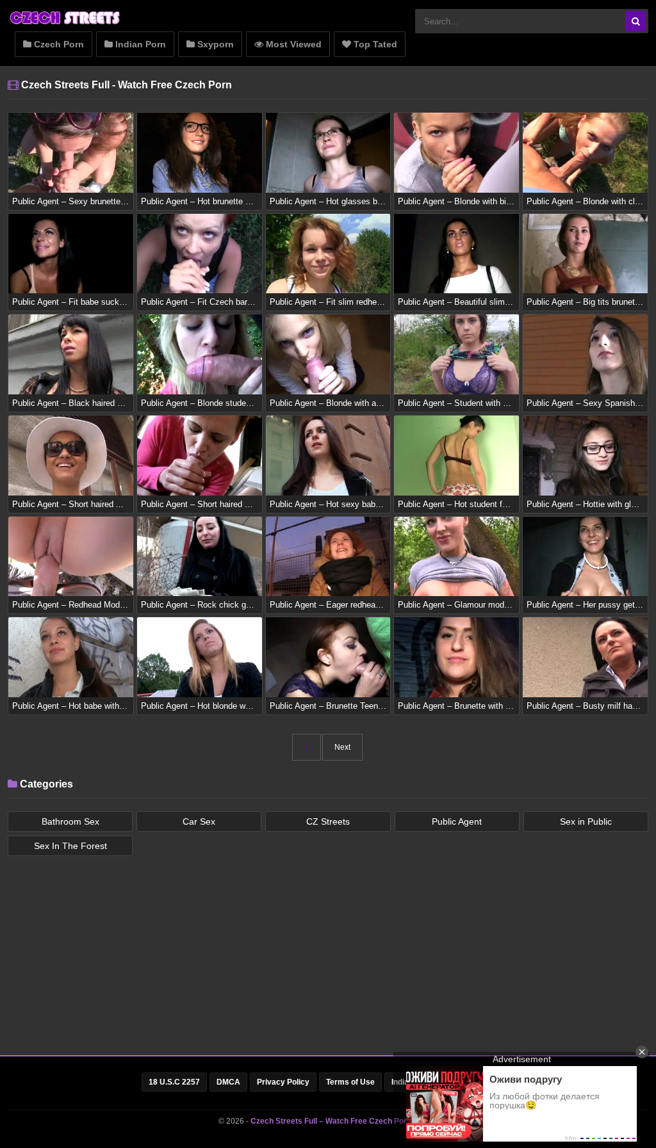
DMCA (228, 1082)
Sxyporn (214, 44)
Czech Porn (57, 44)
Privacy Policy (283, 1082)
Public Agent (457, 821)
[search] (635, 21)
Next (342, 747)
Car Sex (199, 821)
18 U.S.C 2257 (174, 1082)
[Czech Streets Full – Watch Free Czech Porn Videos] (65, 24)
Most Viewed (292, 44)
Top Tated (374, 44)
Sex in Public (586, 821)
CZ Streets (328, 821)
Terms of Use (350, 1082)
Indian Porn (139, 44)
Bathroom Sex (70, 821)
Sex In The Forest (70, 846)
